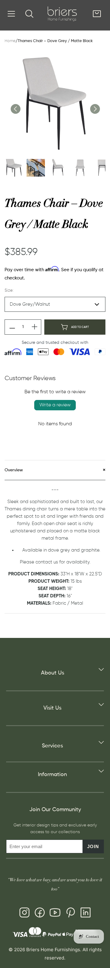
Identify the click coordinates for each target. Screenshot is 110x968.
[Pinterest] (70, 913)
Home (10, 41)
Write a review (55, 405)
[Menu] (11, 14)
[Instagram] (24, 913)
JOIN (93, 846)
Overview (14, 470)
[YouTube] (55, 913)
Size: (9, 290)
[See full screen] (55, 104)
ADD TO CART (80, 327)
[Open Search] (29, 14)
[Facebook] (40, 913)
